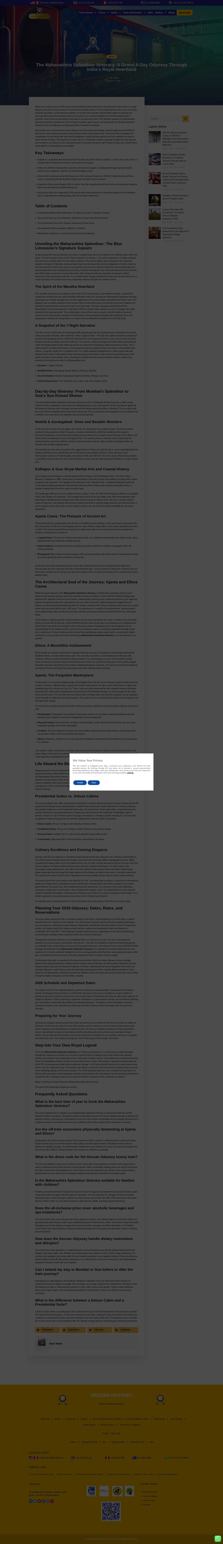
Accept (80, 782)
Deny (94, 782)
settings (130, 773)
